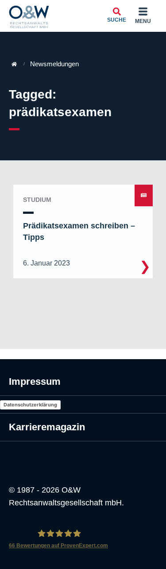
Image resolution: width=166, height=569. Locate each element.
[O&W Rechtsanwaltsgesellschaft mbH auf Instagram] (15, 456)
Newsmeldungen (54, 64)
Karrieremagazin (47, 426)
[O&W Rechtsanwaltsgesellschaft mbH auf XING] (52, 456)
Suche (116, 20)
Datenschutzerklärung (30, 405)
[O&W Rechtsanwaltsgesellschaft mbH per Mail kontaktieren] (90, 456)
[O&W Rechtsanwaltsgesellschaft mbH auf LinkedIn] (34, 456)
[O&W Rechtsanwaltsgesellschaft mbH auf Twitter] (71, 456)
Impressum (35, 381)
